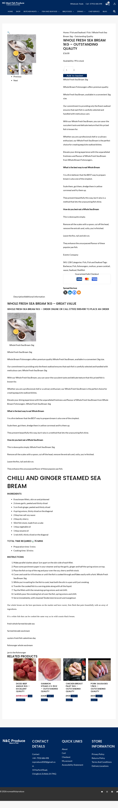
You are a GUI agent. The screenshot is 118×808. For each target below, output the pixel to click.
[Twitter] (117, 792)
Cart (64, 753)
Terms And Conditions (102, 762)
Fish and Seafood (77, 32)
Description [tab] (18, 296)
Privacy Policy (98, 754)
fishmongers (82, 266)
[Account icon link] (114, 4)
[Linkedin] (70, 292)
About (65, 749)
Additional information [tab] (34, 296)
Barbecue (67, 266)
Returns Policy (98, 758)
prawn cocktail (103, 266)
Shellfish (81, 270)
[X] (65, 292)
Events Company (70, 254)
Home (66, 32)
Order (105, 309)
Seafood (72, 270)
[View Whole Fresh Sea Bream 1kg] (13, 69)
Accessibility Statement (72, 765)
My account (67, 761)
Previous (17, 76)
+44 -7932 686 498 (40, 758)
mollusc (92, 266)
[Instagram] (107, 792)
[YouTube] (102, 792)
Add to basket (75, 75)
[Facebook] (74, 292)
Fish (89, 32)
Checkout (66, 757)
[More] (79, 292)
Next (15, 80)
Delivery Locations (100, 766)
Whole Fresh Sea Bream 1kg (75, 79)
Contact (35, 754)
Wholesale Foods (76, 4)
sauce (65, 270)
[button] (38, 11)
